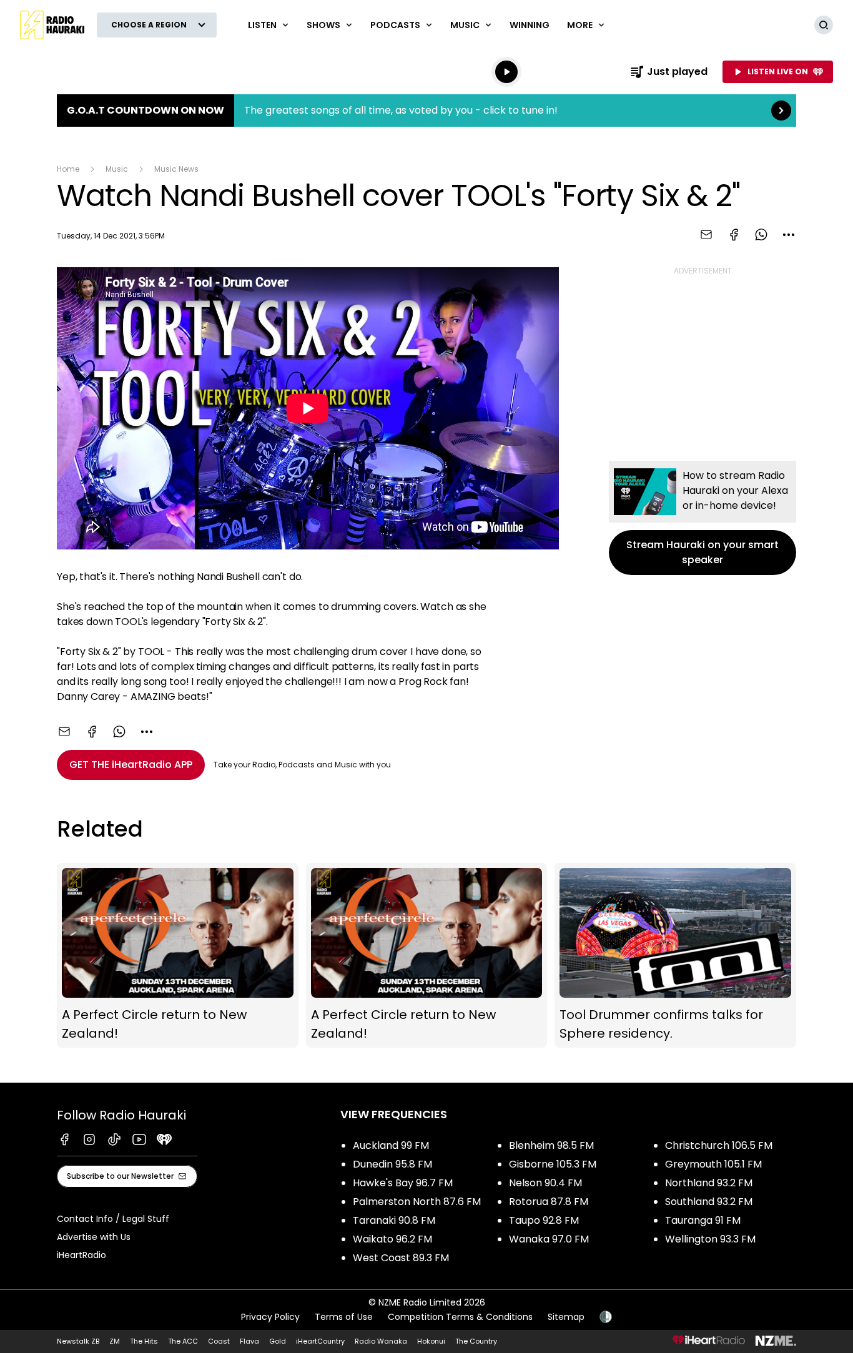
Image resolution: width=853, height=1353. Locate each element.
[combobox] (788, 234)
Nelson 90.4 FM (545, 1183)
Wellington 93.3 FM (710, 1239)
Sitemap (566, 1317)
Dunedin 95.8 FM (392, 1164)
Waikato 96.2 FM (392, 1239)
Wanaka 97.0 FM (549, 1239)
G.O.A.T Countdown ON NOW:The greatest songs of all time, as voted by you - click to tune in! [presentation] (426, 110)
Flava (249, 1341)
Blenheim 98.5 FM (551, 1145)
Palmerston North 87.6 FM (417, 1201)
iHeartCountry (320, 1341)
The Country (476, 1341)
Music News (176, 169)
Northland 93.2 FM (708, 1183)
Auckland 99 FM (391, 1145)
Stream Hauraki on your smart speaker (702, 518)
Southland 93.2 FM (708, 1201)
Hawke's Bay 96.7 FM (403, 1183)
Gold (277, 1341)
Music (117, 169)
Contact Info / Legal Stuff (113, 1219)
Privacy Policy (270, 1317)
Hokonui (431, 1341)
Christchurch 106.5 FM (718, 1145)
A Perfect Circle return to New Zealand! (177, 955)
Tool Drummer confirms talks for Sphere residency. (675, 955)
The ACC (183, 1341)
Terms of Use (344, 1317)
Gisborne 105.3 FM (552, 1164)
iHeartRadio (81, 1255)
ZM (114, 1341)
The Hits (144, 1341)
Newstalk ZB (78, 1341)
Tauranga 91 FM (703, 1220)
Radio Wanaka (381, 1341)
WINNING (530, 25)
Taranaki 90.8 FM (394, 1220)
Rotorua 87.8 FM (548, 1201)
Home (68, 169)
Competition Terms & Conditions (460, 1317)
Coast (219, 1341)
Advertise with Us (94, 1237)
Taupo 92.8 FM (544, 1220)
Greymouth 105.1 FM (713, 1164)
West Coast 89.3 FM (401, 1258)
